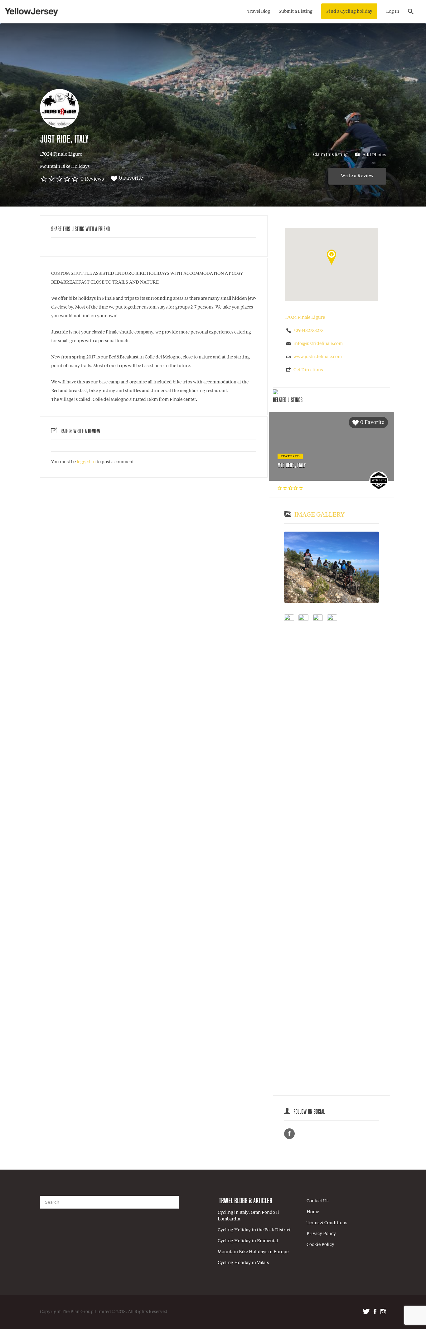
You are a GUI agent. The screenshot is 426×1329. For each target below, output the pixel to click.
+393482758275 (308, 331)
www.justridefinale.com (317, 357)
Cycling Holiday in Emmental (248, 1241)
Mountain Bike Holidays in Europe (253, 1252)
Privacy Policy (321, 1234)
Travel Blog (258, 11)
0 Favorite (131, 178)
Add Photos (373, 155)
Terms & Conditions (327, 1223)
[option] (331, 567)
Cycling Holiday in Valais (243, 1263)
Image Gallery (319, 515)
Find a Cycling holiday (349, 11)
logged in (86, 462)
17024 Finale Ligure (61, 154)
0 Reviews (92, 179)
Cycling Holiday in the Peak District (254, 1230)
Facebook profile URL (289, 1133)
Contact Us (317, 1201)
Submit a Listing (295, 11)
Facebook (375, 1311)
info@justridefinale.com (318, 344)
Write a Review (357, 176)
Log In (392, 11)
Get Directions (308, 370)
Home (313, 1212)
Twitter (366, 1311)
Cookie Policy (320, 1245)
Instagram (383, 1311)
